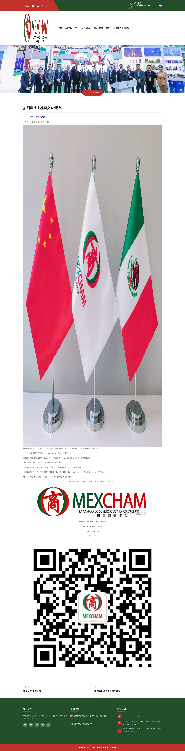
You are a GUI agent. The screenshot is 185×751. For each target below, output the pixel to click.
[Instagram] (39, 117)
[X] (41, 117)
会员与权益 (86, 27)
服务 (77, 27)
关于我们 (68, 27)
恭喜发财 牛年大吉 (32, 691)
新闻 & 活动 (98, 27)
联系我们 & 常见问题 (121, 27)
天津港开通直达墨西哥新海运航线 (82, 724)
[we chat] (33, 6)
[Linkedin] (44, 117)
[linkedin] (38, 6)
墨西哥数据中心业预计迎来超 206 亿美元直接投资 (88, 716)
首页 (60, 27)
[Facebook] (50, 6)
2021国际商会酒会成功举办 (107, 691)
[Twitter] (46, 6)
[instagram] (42, 6)
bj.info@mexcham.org (144, 5)
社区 (107, 27)
